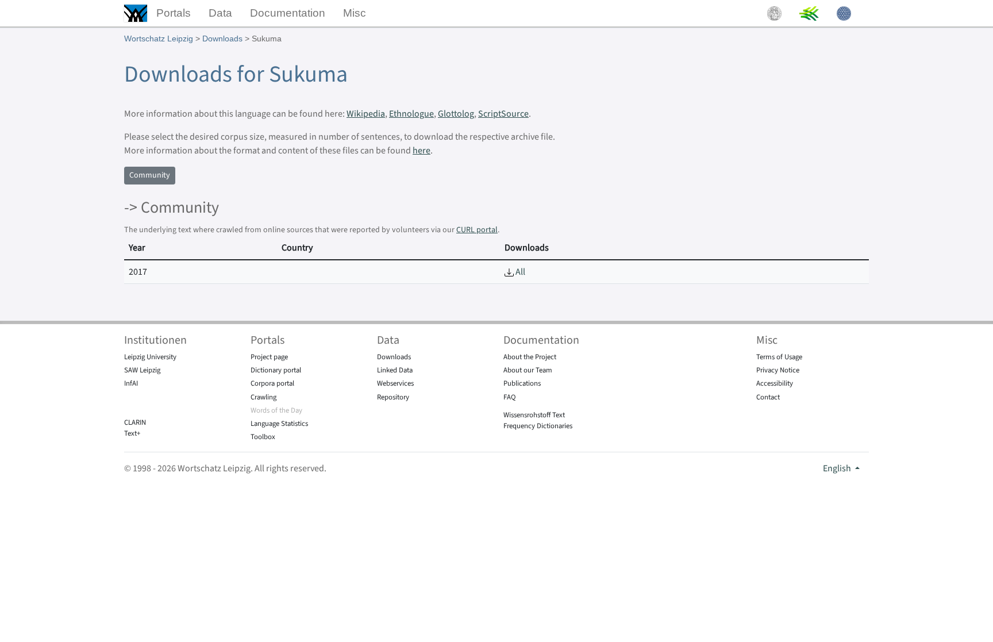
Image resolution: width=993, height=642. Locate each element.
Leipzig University (150, 357)
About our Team (527, 370)
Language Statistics (279, 423)
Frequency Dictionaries (537, 426)
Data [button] (220, 13)
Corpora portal (272, 383)
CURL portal (477, 230)
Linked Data (395, 370)
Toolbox (263, 437)
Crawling (263, 397)
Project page (269, 357)
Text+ (132, 433)
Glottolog (456, 113)
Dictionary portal (276, 370)
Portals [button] (173, 13)
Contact (768, 397)
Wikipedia (366, 113)
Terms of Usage (779, 357)
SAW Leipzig (142, 370)
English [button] (838, 468)
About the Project (529, 357)
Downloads (222, 38)
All (519, 272)
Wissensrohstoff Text (534, 415)
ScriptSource (503, 113)
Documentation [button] (287, 13)
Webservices (395, 383)
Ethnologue (411, 113)
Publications (522, 383)
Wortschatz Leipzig (158, 38)
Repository (393, 397)
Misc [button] (354, 13)
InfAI (131, 383)
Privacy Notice (777, 370)
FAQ (509, 397)
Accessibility (774, 383)
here (421, 150)
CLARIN (135, 422)
